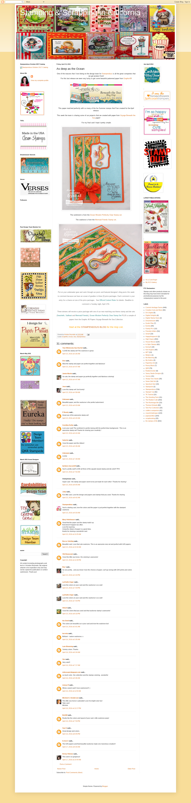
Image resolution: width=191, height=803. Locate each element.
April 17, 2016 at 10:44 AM (71, 760)
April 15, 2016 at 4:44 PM (71, 575)
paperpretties (150, 416)
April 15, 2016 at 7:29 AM (71, 459)
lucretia (65, 633)
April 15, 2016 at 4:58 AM (71, 392)
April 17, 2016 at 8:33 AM (71, 747)
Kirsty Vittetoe (67, 754)
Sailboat (69, 315)
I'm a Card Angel (151, 280)
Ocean (70, 336)
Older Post (131, 769)
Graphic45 (127, 78)
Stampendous (107, 74)
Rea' (64, 567)
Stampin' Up (150, 392)
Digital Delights (151, 315)
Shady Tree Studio (152, 379)
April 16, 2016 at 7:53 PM (71, 721)
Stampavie (149, 387)
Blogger (105, 786)
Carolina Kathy (67, 425)
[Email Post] (88, 334)
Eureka (148, 326)
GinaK (148, 334)
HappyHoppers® (151, 336)
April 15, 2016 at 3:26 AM (71, 354)
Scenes (148, 376)
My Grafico (149, 360)
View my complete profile (39, 80)
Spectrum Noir (151, 384)
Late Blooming (67, 646)
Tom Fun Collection (152, 408)
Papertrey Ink (150, 363)
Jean (64, 386)
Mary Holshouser (68, 520)
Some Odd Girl (151, 381)
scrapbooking (150, 418)
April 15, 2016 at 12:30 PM (71, 560)
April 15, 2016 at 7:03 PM (71, 588)
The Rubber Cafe (152, 400)
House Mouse (150, 342)
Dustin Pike (150, 323)
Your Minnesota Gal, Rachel (72, 348)
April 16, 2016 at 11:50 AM (71, 691)
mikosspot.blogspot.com (71, 672)
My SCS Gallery (151, 282)
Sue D (64, 728)
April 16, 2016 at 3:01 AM (71, 627)
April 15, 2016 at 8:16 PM (71, 614)
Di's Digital (149, 313)
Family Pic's (150, 329)
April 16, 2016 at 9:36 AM (71, 678)
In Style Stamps (151, 344)
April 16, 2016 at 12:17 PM (71, 708)
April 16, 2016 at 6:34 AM (71, 652)
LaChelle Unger (68, 582)
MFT (147, 352)
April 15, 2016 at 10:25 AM (71, 534)
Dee (63, 361)
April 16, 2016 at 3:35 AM (71, 639)
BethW (64, 715)
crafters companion (152, 410)
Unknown (65, 399)
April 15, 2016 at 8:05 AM (71, 485)
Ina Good (65, 621)
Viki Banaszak (67, 554)
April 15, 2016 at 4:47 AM (71, 379)
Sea (75, 336)
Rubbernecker (151, 371)
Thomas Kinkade (151, 405)
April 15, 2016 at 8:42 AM (71, 497)
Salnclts (65, 440)
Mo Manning (150, 358)
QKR (147, 368)
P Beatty (65, 412)
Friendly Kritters (151, 331)
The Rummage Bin (152, 403)
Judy (64, 492)
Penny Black (150, 365)
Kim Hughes (150, 350)
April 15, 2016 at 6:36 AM (71, 446)
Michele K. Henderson (70, 698)
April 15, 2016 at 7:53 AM (71, 472)
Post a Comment (65, 764)
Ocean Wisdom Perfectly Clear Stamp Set (105, 315)
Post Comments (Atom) (74, 772)
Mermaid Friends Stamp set (105, 220)
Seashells (61, 315)
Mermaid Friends (81, 315)
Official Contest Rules (108, 300)
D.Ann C (65, 741)
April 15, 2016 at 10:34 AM (71, 547)
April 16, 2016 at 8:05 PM (71, 734)
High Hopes (150, 339)
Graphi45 (65, 336)
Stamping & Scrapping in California (80, 12)
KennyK (148, 347)
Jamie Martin (67, 373)
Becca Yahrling (68, 541)
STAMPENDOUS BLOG (94, 327)
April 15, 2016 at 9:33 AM (71, 513)
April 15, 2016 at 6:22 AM (71, 433)
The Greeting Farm (152, 397)
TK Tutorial (149, 394)
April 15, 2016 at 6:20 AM (71, 418)
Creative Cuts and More (154, 310)
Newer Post (61, 769)
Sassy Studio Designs (153, 373)
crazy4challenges (152, 413)
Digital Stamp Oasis (152, 318)
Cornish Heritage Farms (154, 307)
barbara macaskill (69, 466)
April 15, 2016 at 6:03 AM (71, 405)
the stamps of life (151, 421)
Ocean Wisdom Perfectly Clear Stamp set (106, 215)
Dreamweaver (151, 321)
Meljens (148, 355)
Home (96, 769)
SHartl (64, 608)
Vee (63, 659)
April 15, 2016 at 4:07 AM (71, 367)
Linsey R (65, 685)
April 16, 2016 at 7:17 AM (71, 665)
